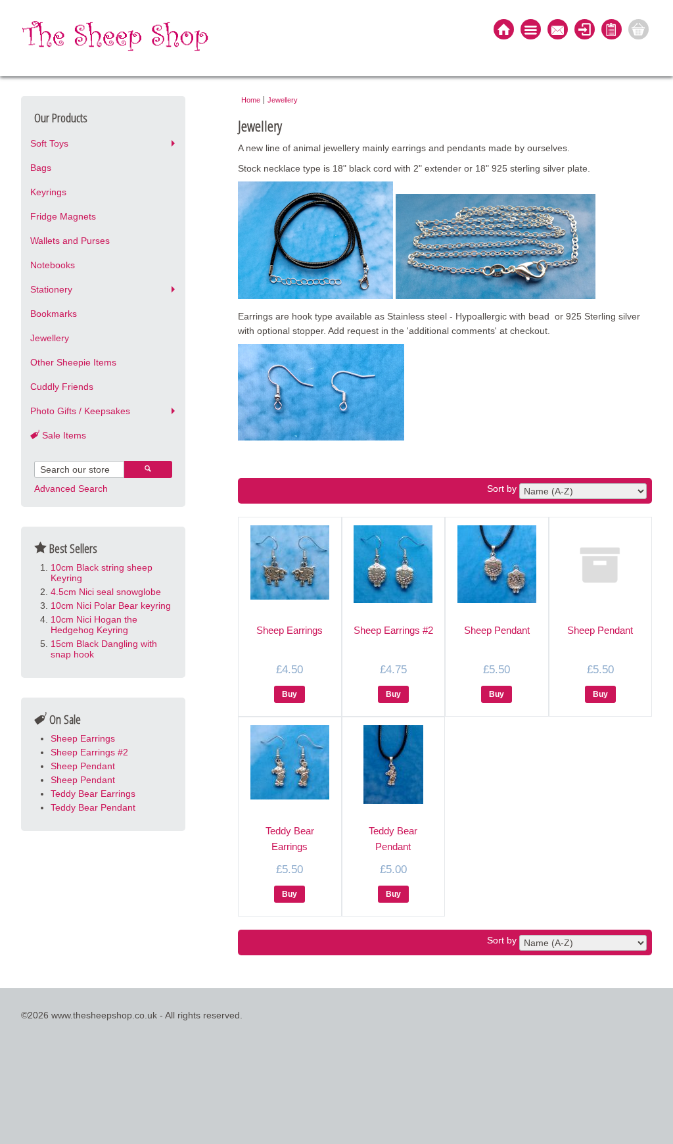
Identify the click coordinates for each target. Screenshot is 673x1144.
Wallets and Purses (70, 240)
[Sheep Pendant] (496, 599)
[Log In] (584, 30)
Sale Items (62, 435)
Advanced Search (71, 488)
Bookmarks (53, 313)
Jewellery (49, 338)
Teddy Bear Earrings (93, 793)
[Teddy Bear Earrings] (289, 796)
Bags (40, 167)
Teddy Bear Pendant (93, 807)
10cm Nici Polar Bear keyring (111, 605)
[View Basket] (638, 30)
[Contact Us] (557, 30)
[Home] (503, 30)
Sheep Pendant (83, 766)
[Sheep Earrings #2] (393, 599)
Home (250, 100)
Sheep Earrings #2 (89, 752)
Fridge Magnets (63, 216)
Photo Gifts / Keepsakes (80, 411)
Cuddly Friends (61, 386)
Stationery (51, 289)
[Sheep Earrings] (289, 596)
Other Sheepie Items (73, 362)
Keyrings (48, 192)
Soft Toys (49, 143)
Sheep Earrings (83, 738)
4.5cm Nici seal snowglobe (106, 591)
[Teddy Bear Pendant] (393, 801)
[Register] (611, 30)
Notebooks (52, 265)
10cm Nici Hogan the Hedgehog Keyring (94, 624)
